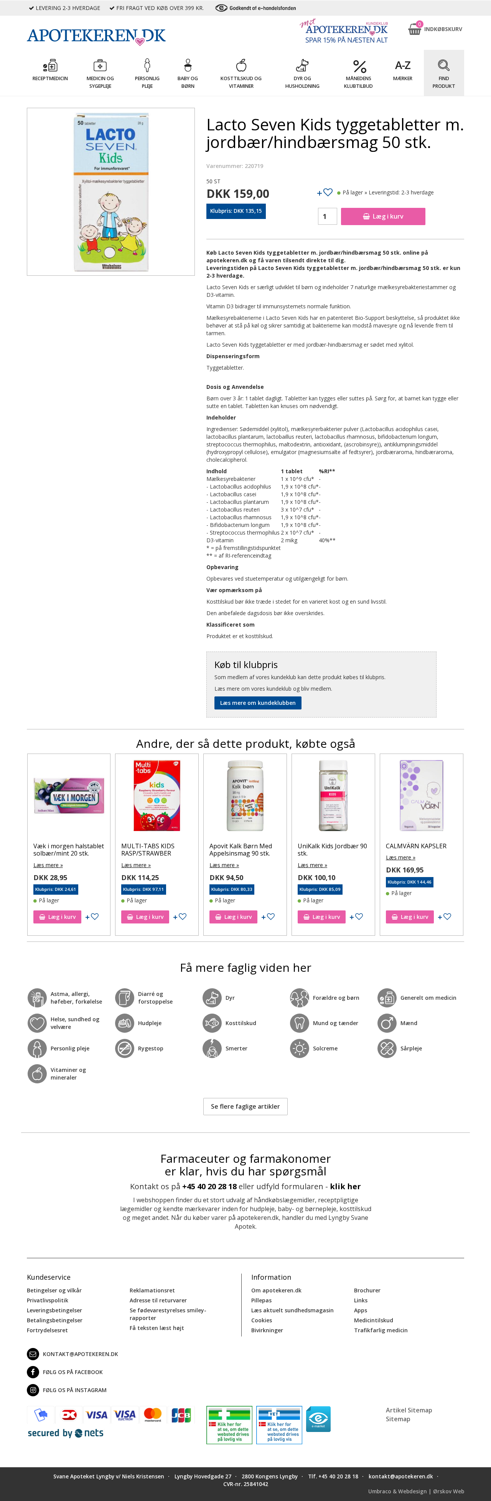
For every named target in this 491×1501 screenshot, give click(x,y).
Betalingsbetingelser (54, 1320)
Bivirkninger (267, 1330)
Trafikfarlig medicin (381, 1330)
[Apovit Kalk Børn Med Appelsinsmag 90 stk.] (245, 797)
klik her (345, 1186)
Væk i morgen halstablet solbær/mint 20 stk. (68, 849)
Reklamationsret (152, 1290)
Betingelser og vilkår (54, 1290)
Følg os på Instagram (75, 1390)
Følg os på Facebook (73, 1372)
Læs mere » (48, 865)
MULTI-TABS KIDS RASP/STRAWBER (148, 849)
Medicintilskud (373, 1320)
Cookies (261, 1320)
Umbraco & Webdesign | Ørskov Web (416, 1491)
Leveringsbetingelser (54, 1310)
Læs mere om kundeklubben (258, 702)
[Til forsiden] (111, 37)
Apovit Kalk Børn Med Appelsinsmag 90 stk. (240, 849)
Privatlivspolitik (47, 1300)
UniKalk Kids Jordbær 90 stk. (332, 849)
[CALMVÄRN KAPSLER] (421, 797)
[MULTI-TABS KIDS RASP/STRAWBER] (157, 797)
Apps (360, 1310)
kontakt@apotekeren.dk (80, 1354)
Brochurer (367, 1290)
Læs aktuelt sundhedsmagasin (292, 1310)
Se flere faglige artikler (245, 1106)
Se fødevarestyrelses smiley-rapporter (168, 1314)
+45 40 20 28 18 (209, 1186)
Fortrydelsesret (47, 1330)
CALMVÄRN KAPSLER (416, 846)
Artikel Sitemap (409, 1410)
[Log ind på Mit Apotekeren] (344, 30)
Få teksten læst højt (157, 1327)
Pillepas (261, 1300)
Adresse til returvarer (158, 1300)
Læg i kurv (388, 216)
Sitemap (398, 1419)
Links (360, 1300)
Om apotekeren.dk (276, 1290)
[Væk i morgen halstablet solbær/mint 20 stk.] (69, 797)
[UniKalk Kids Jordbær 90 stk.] (333, 797)
